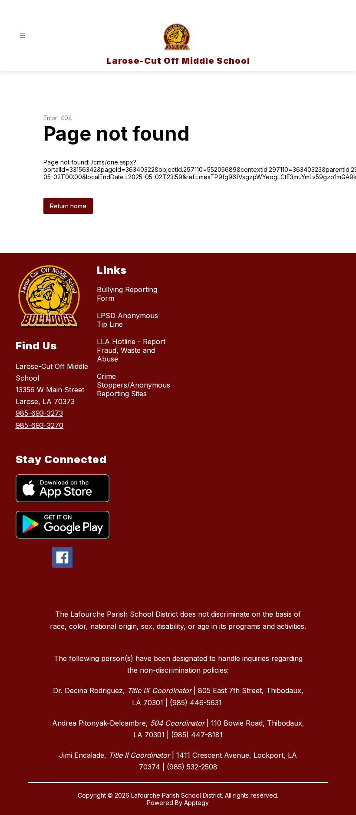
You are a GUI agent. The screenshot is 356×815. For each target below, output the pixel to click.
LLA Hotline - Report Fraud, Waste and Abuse (131, 350)
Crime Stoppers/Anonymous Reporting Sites (133, 385)
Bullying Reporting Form (127, 293)
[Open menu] (22, 36)
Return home (68, 206)
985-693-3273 (39, 413)
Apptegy (196, 802)
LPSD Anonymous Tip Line (127, 320)
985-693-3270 (39, 425)
